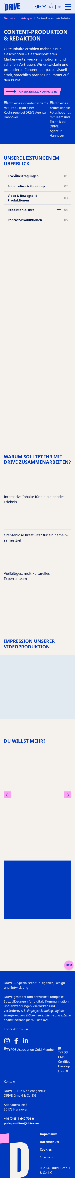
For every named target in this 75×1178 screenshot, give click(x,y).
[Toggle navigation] (68, 7)
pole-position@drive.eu (21, 1123)
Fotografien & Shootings (26, 186)
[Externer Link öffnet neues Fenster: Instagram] (7, 1040)
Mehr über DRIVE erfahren (35, 917)
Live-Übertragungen (23, 176)
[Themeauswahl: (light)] (40, 6)
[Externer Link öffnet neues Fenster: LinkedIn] (25, 1040)
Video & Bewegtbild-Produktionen (23, 198)
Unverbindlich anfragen (38, 91)
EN (60, 7)
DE (51, 7)
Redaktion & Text (21, 210)
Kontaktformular (16, 1029)
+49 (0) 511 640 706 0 (19, 1118)
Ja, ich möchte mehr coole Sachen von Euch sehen (36, 437)
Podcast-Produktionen (25, 220)
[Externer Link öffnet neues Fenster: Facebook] (16, 1040)
